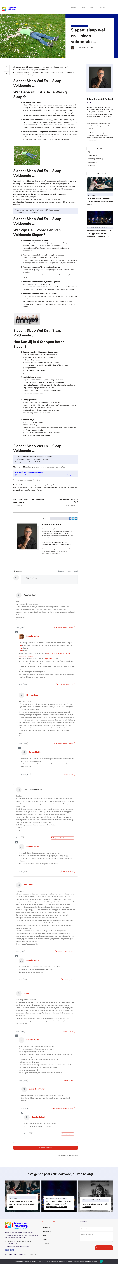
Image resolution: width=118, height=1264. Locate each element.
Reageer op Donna (68, 1031)
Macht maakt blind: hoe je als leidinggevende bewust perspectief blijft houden (99, 234)
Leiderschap (75, 26)
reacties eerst (72, 571)
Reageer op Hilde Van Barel (65, 743)
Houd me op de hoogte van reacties (69, 1155)
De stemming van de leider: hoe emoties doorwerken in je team (100, 201)
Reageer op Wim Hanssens (65, 952)
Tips (89, 152)
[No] (116, 1261)
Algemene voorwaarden (13, 1254)
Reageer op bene (68, 774)
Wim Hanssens (29, 885)
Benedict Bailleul (86, 47)
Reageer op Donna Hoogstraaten (63, 1108)
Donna (26, 993)
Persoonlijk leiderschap (95, 159)
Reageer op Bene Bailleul (66, 685)
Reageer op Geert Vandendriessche (63, 838)
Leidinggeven (84, 26)
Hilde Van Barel (32, 695)
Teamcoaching (93, 155)
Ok (101, 1261)
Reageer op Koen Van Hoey (65, 627)
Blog (88, 227)
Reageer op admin (68, 871)
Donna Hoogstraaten (37, 1089)
